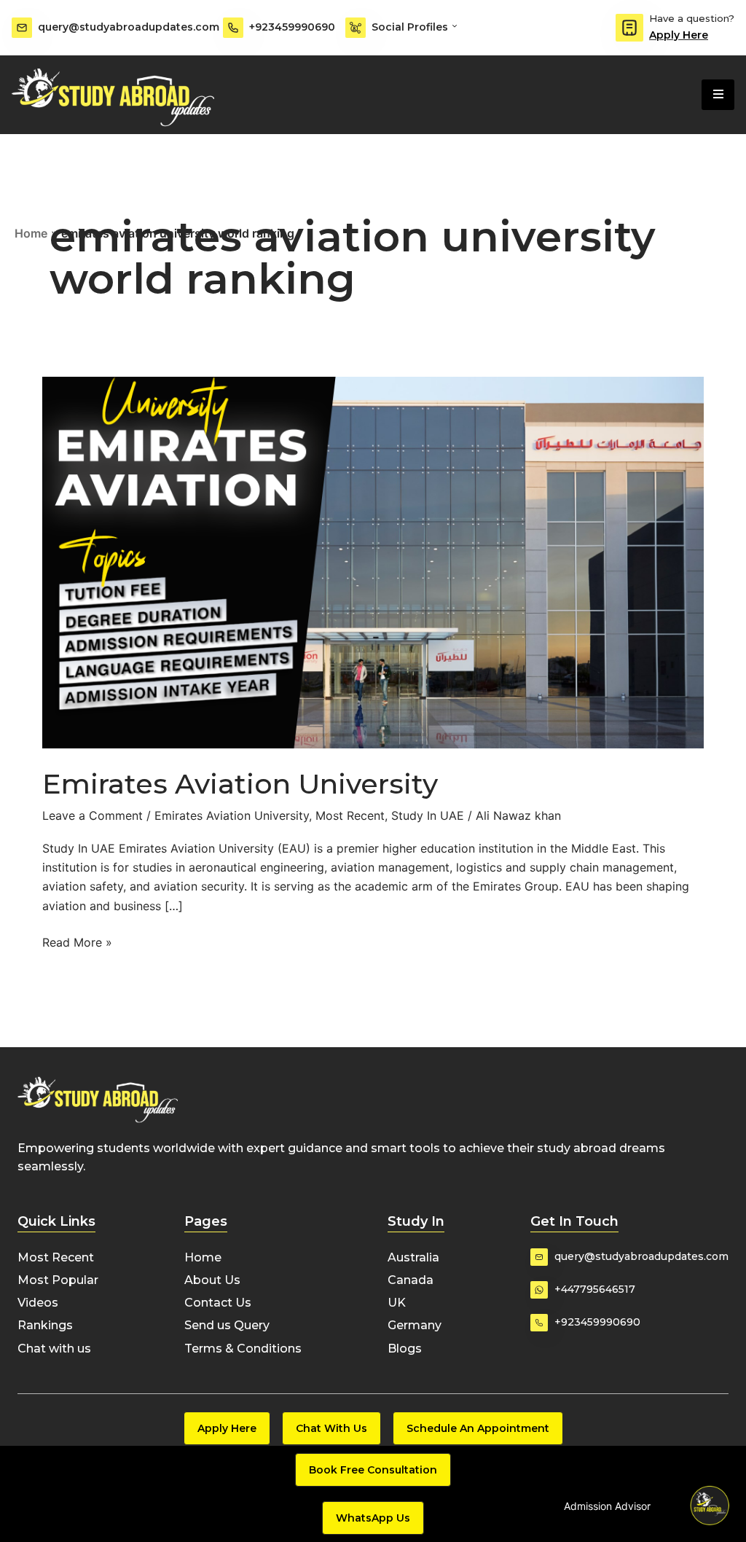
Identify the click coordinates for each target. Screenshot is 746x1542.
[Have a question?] (629, 27)
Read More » (77, 941)
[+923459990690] (233, 28)
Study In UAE (427, 815)
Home (31, 233)
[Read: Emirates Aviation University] (372, 561)
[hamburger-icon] (718, 94)
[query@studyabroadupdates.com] (22, 28)
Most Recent (350, 815)
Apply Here (678, 35)
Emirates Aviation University (240, 784)
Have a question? (691, 18)
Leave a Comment (92, 815)
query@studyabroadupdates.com (128, 27)
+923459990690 (292, 27)
